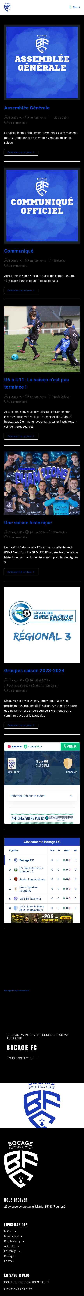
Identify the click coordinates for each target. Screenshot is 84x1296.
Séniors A (59, 260)
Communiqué (19, 251)
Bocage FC (15, 117)
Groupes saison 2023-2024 (34, 670)
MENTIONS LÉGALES (18, 1289)
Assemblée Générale (27, 108)
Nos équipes (11, 1236)
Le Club (8, 1231)
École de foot (61, 396)
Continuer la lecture (23, 151)
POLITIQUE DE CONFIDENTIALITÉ (27, 1282)
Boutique (9, 1256)
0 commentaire (18, 122)
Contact (8, 1261)
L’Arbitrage (10, 1251)
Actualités (10, 1246)
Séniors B (51, 685)
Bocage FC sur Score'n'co (16, 990)
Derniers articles (18, 685)
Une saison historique (28, 522)
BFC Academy (12, 1241)
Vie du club (60, 117)
